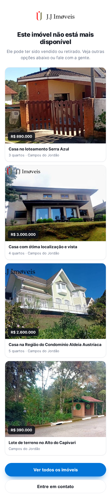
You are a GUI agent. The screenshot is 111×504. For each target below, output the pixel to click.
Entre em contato (55, 486)
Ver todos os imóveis (55, 469)
